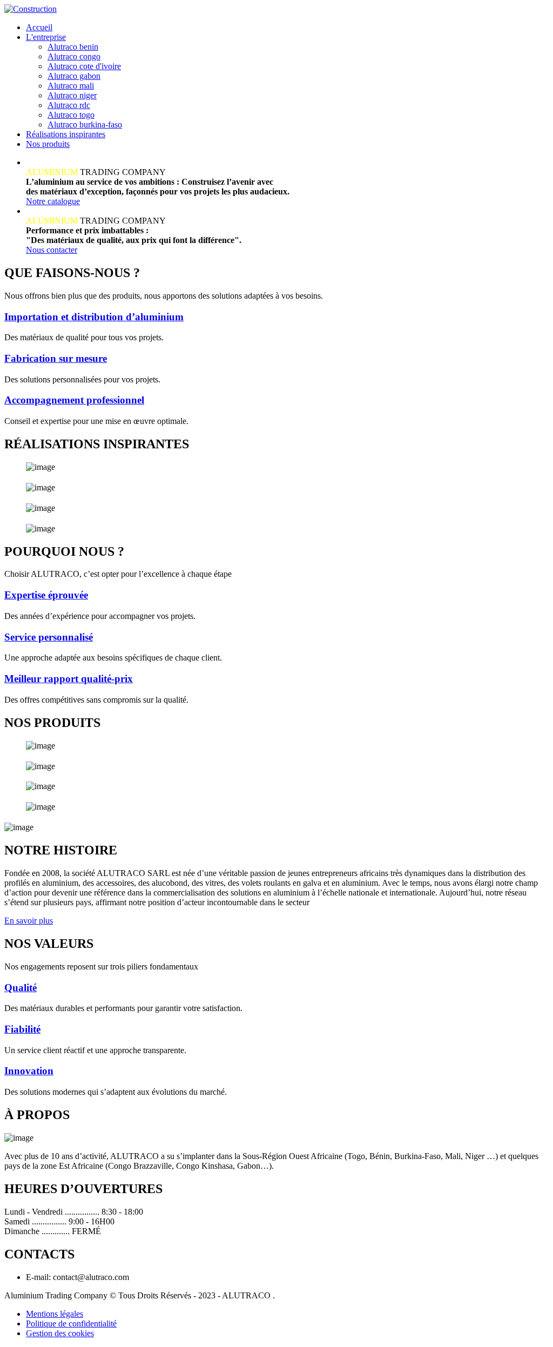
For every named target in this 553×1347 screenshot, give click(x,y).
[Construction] (30, 9)
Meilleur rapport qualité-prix (68, 678)
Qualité (20, 987)
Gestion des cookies (60, 1333)
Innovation (28, 1070)
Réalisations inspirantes (65, 134)
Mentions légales (54, 1313)
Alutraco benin (73, 46)
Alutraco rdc (69, 105)
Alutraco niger (72, 95)
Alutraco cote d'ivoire (84, 66)
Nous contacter (51, 249)
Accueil (39, 27)
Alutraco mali (71, 85)
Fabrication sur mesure (55, 358)
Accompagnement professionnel (74, 400)
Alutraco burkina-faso (85, 124)
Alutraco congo (74, 56)
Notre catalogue (53, 201)
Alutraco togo (71, 114)
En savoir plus (28, 920)
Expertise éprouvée (46, 595)
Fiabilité (22, 1029)
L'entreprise (46, 37)
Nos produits (48, 144)
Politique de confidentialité (71, 1323)
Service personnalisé (48, 637)
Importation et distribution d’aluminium (94, 316)
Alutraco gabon (74, 75)
